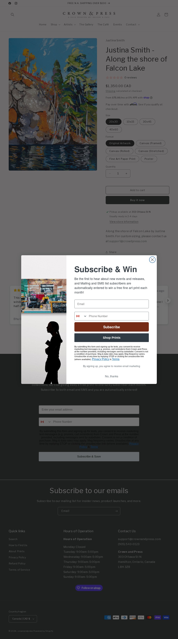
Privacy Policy (101, 359)
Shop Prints (111, 337)
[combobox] (81, 316)
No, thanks (111, 376)
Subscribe (111, 326)
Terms (115, 359)
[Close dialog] (152, 260)
